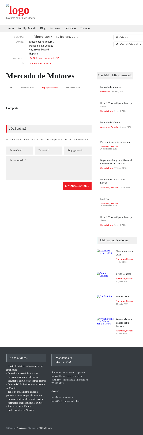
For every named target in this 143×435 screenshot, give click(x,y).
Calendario (70, 28)
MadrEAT (105, 199)
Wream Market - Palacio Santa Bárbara (124, 322)
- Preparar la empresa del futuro (22, 377)
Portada (114, 127)
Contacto (85, 28)
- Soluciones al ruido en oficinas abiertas (26, 380)
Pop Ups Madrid (27, 28)
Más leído (104, 75)
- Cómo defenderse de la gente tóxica (24, 399)
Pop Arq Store (123, 296)
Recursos (55, 28)
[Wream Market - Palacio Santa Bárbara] (105, 326)
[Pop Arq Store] (105, 303)
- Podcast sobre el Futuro (18, 406)
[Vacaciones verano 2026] (105, 258)
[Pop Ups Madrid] (17, 9)
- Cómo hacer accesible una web (22, 373)
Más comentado (122, 75)
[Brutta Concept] (105, 281)
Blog (43, 28)
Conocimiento (106, 111)
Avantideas (21, 428)
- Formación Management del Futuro (24, 402)
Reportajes (105, 91)
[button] (128, 44)
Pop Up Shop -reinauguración (115, 142)
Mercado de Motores (40, 76)
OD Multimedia (45, 428)
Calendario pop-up (40, 63)
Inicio (10, 28)
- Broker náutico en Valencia (20, 410)
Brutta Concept (123, 274)
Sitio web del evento (44, 58)
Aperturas (105, 127)
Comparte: (12, 107)
